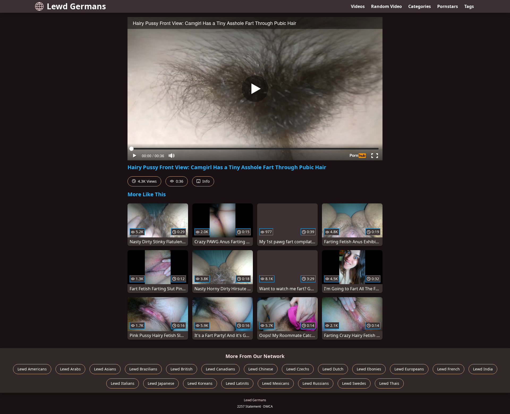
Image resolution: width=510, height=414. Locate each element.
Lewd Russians (316, 383)
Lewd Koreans (200, 383)
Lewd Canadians (220, 369)
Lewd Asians (105, 369)
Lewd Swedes (354, 383)
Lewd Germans (76, 6)
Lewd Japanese (161, 383)
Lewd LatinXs (237, 383)
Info (205, 181)
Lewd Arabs (70, 369)
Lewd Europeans (409, 369)
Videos (358, 6)
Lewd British (182, 369)
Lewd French (448, 369)
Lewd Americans (32, 369)
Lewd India (483, 369)
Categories (419, 6)
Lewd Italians (122, 383)
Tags (469, 6)
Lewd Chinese (260, 369)
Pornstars (447, 6)
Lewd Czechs (297, 369)
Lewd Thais (389, 383)
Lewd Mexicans (275, 383)
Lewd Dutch (332, 369)
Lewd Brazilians (143, 369)
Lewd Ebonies (369, 369)
